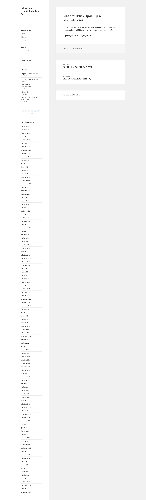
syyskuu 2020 (25, 346)
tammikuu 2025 (26, 191)
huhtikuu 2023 (25, 255)
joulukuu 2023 (25, 231)
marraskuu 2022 (26, 269)
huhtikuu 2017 (25, 482)
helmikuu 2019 (25, 411)
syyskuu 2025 (25, 164)
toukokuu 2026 (25, 136)
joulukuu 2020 (25, 340)
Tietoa (23, 33)
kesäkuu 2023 (25, 248)
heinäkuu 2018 (25, 434)
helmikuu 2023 (25, 262)
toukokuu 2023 (25, 252)
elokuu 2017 (25, 472)
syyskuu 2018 (25, 428)
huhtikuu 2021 (25, 329)
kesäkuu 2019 (25, 397)
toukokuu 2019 (25, 401)
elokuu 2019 (25, 390)
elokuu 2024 (25, 204)
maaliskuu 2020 (26, 367)
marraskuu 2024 (26, 197)
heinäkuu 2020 (25, 353)
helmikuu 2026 (25, 147)
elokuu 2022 (25, 275)
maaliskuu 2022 (26, 292)
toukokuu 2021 (25, 326)
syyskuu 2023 (25, 238)
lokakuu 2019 (25, 384)
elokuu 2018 (25, 431)
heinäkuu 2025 (25, 170)
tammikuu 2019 (26, 414)
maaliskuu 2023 (26, 258)
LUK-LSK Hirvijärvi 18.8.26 (29, 79)
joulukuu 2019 (25, 377)
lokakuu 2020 (25, 343)
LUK (22, 27)
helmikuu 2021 (25, 333)
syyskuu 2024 (25, 201)
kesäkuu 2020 (25, 357)
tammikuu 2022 (26, 299)
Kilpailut (23, 40)
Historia (23, 47)
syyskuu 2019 (25, 387)
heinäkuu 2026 (25, 130)
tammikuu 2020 (26, 373)
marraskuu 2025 (26, 157)
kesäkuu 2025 (25, 174)
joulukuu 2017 (25, 458)
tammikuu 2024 (26, 228)
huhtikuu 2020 (25, 363)
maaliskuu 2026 (26, 143)
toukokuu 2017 (25, 478)
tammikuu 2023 (26, 265)
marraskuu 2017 (26, 462)
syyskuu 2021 (25, 313)
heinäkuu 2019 (25, 394)
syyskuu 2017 (25, 468)
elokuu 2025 (25, 167)
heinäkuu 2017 (25, 475)
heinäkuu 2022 (25, 279)
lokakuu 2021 (25, 309)
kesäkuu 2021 (25, 323)
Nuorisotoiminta (26, 30)
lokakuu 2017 (25, 465)
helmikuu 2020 (25, 370)
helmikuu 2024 (25, 224)
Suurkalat (24, 44)
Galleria (23, 37)
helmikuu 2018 (25, 451)
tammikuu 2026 (26, 150)
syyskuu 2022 (25, 272)
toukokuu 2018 (25, 441)
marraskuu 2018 (26, 421)
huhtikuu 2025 (25, 180)
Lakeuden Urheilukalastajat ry (30, 11)
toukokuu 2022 (25, 285)
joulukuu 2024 (25, 194)
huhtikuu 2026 (25, 140)
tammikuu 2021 (26, 336)
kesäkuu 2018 (25, 438)
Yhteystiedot (25, 51)
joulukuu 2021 (25, 302)
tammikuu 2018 (26, 455)
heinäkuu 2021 (25, 319)
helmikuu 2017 (25, 489)
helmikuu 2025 (25, 187)
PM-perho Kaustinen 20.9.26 (30, 74)
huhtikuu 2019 (25, 404)
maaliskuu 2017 (26, 485)
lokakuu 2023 (25, 235)
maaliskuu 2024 (26, 221)
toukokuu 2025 (25, 177)
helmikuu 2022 (25, 296)
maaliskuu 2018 (26, 448)
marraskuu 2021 (26, 306)
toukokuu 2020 (25, 360)
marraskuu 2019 (26, 380)
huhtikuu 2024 (25, 218)
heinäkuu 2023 (25, 245)
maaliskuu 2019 (26, 407)
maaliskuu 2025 (26, 184)
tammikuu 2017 (26, 492)
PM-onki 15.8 (25, 92)
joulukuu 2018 (25, 417)
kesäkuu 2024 (25, 211)
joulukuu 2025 (25, 153)
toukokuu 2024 (25, 214)
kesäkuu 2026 (25, 133)
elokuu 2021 (25, 316)
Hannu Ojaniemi (78, 48)
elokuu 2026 (25, 126)
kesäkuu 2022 (25, 282)
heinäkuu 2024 (25, 208)
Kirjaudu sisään (26, 61)
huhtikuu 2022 (25, 289)
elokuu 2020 (25, 350)
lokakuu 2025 (25, 160)
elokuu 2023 (25, 241)
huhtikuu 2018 (25, 445)
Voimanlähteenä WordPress (72, 95)
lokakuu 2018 (25, 424)
